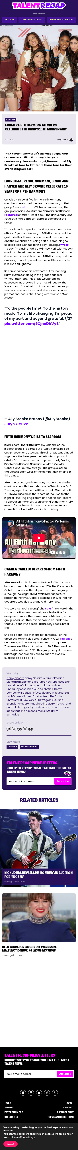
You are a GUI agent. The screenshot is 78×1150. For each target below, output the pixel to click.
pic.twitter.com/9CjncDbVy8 (31, 323)
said (48, 608)
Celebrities (11, 1117)
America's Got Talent (31, 20)
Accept (10, 1144)
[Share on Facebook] (9, 729)
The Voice (9, 20)
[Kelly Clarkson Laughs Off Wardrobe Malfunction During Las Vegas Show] (39, 917)
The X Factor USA (29, 746)
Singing (8, 1107)
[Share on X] (14, 729)
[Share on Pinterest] (19, 729)
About (70, 1102)
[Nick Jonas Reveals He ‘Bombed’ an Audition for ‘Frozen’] (39, 848)
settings (30, 1137)
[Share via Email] (30, 729)
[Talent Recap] (39, 5)
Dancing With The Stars (61, 20)
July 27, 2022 (16, 424)
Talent (8, 1102)
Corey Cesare (15, 678)
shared (27, 207)
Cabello (65, 638)
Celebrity (10, 120)
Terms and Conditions (60, 1117)
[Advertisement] (39, 1000)
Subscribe (63, 781)
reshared (11, 215)
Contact (68, 1107)
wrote (64, 245)
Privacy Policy (65, 1112)
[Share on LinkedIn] (25, 729)
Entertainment (13, 1112)
